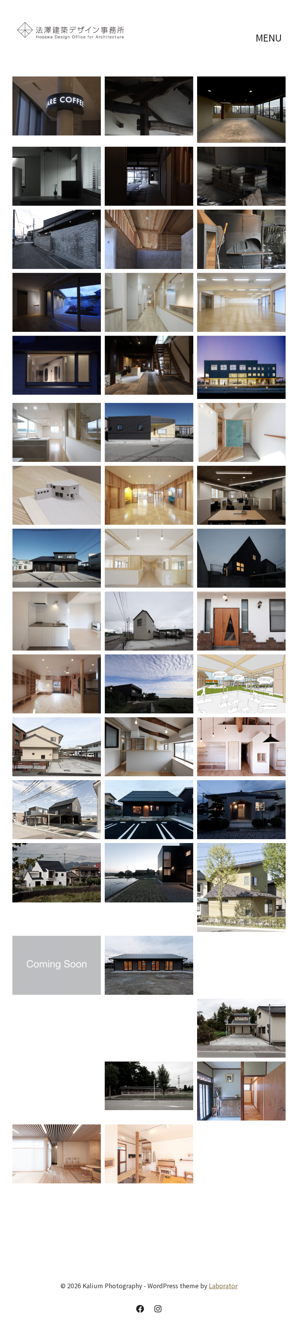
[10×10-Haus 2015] (56, 1084)
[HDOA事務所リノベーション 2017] (241, 809)
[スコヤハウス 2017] (56, 809)
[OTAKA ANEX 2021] (241, 495)
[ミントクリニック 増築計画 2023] (149, 302)
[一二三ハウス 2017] (241, 887)
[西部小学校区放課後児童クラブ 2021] (149, 495)
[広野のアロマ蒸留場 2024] (241, 176)
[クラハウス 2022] (56, 365)
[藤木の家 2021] (56, 495)
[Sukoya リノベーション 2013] (149, 1153)
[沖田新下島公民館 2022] (149, 432)
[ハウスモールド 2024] (56, 239)
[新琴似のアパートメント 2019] (56, 621)
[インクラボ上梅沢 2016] (149, 965)
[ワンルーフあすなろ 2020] (149, 558)
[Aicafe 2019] (241, 621)
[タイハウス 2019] (149, 621)
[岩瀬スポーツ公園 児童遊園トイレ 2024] (149, 239)
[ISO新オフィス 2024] (56, 176)
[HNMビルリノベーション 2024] (241, 109)
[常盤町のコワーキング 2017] (56, 965)
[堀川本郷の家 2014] (56, 1153)
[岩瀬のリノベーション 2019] (56, 683)
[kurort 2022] (149, 365)
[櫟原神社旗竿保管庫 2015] (149, 1086)
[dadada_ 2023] (241, 239)
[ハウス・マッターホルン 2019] (241, 558)
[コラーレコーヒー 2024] (56, 105)
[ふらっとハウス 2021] (241, 432)
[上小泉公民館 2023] (241, 302)
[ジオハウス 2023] (56, 302)
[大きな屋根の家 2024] (149, 105)
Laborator (223, 1285)
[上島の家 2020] (56, 558)
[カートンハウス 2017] (149, 872)
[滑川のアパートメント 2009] (56, 1220)
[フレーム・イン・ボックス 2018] (149, 683)
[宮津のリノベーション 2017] (241, 746)
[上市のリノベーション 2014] (241, 1091)
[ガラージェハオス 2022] (56, 432)
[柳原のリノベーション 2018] (149, 746)
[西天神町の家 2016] (241, 965)
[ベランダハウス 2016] (56, 1028)
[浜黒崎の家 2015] (241, 1028)
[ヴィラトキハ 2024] (149, 176)
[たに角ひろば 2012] (241, 1155)
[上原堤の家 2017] (56, 872)
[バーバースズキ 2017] (149, 809)
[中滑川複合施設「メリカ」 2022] (241, 367)
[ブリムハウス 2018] (56, 746)
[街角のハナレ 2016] (149, 1021)
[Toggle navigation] (270, 37)
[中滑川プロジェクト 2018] (241, 683)
